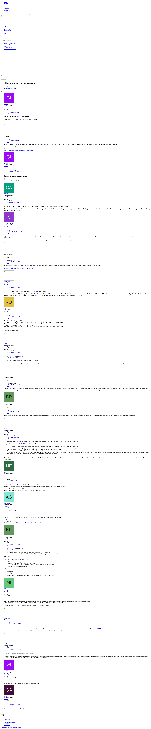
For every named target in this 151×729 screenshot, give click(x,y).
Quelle (99, 628)
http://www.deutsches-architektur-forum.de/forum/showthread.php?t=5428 (22, 522)
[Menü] (1, 6)
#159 (8, 680)
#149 (8, 353)
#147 (8, 288)
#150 (8, 386)
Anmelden (6, 8)
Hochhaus (6, 718)
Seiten (5, 33)
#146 (8, 263)
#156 (8, 598)
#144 (8, 203)
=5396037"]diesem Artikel (24, 444)
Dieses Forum (7, 30)
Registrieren (7, 10)
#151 (8, 413)
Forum (5, 35)
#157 (8, 625)
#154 (8, 513)
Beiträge (6, 106)
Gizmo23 (19, 119)
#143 (8, 173)
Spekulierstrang (7, 719)
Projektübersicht (35, 291)
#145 (8, 233)
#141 (8, 113)
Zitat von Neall (10, 549)
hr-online (17, 388)
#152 (8, 438)
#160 (8, 706)
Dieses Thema (7, 29)
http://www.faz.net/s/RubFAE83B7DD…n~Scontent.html (18, 150)
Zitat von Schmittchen (12, 357)
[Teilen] (1, 91)
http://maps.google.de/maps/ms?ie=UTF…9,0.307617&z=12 (19, 268)
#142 (8, 142)
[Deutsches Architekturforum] (33, 21)
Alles (5, 26)
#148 (8, 318)
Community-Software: (11, 727)
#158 (8, 650)
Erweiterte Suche (8, 37)
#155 (8, 545)
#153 (8, 482)
